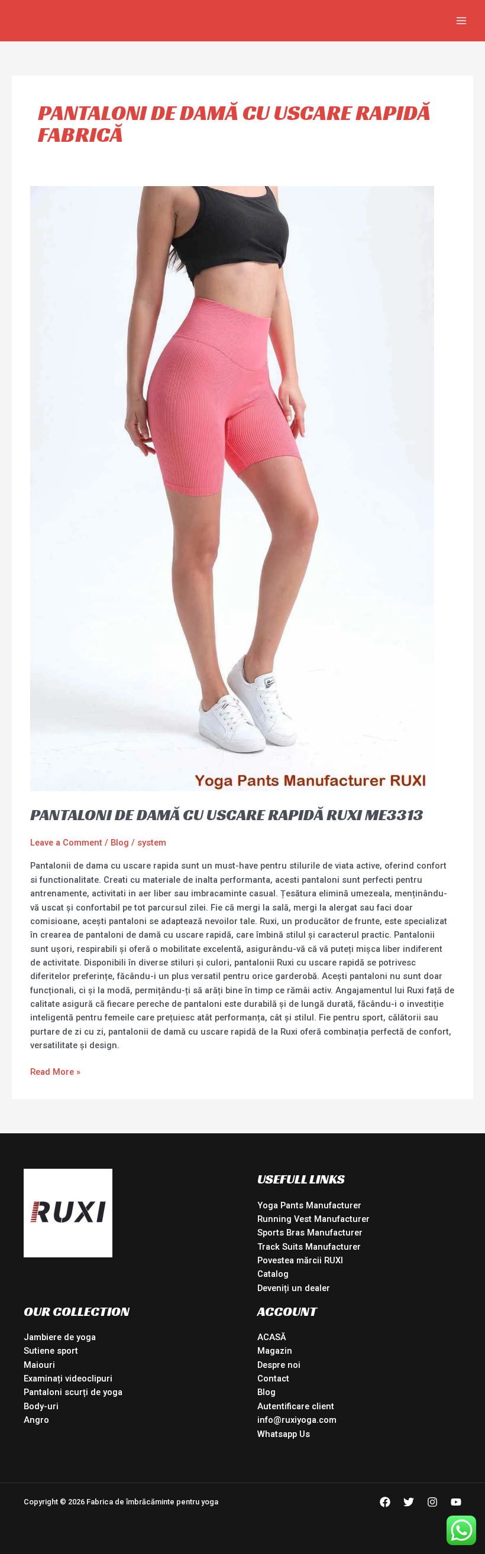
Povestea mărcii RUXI (300, 1260)
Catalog (273, 1274)
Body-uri (41, 1406)
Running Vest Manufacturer (313, 1219)
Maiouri (39, 1365)
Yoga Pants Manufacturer (309, 1205)
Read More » (55, 1071)
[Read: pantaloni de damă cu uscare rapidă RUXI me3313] (232, 488)
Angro (36, 1420)
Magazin (274, 1350)
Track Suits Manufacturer (309, 1246)
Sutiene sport (51, 1350)
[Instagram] (432, 1502)
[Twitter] (408, 1502)
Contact (273, 1378)
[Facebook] (385, 1502)
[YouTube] (456, 1502)
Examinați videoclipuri (68, 1378)
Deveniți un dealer (293, 1288)
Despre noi (278, 1365)
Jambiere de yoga (60, 1337)
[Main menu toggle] (461, 20)
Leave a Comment (66, 842)
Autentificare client (295, 1406)
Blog (120, 842)
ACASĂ (271, 1337)
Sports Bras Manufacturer (310, 1232)
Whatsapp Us (283, 1434)
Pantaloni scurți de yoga (73, 1392)
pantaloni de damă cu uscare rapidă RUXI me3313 (226, 814)
